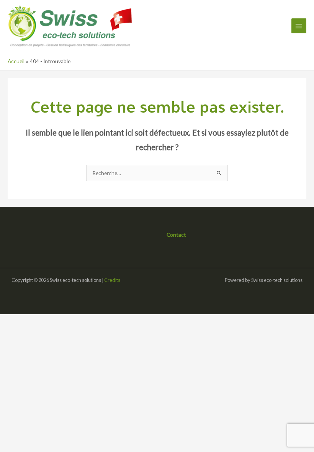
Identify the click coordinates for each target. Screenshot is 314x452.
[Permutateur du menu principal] (298, 25)
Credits (112, 280)
